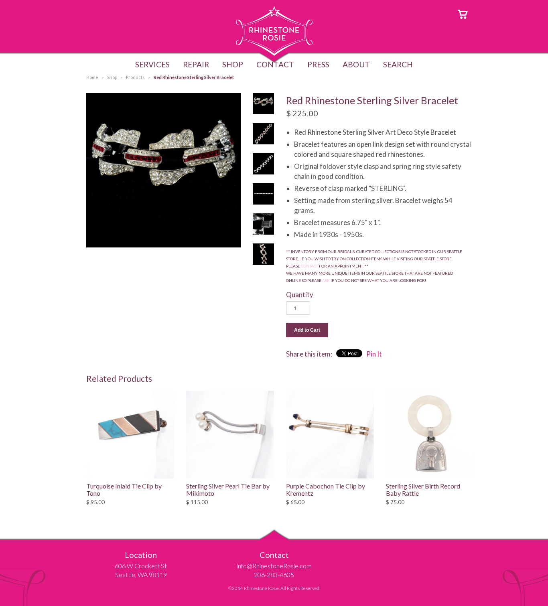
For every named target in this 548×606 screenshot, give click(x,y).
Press (318, 64)
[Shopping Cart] (463, 13)
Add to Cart (307, 330)
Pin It (374, 354)
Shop (232, 64)
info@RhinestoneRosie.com (274, 566)
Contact (275, 64)
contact (309, 265)
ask (326, 280)
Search (398, 64)
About (356, 64)
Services (152, 64)
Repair (196, 64)
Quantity (299, 294)
